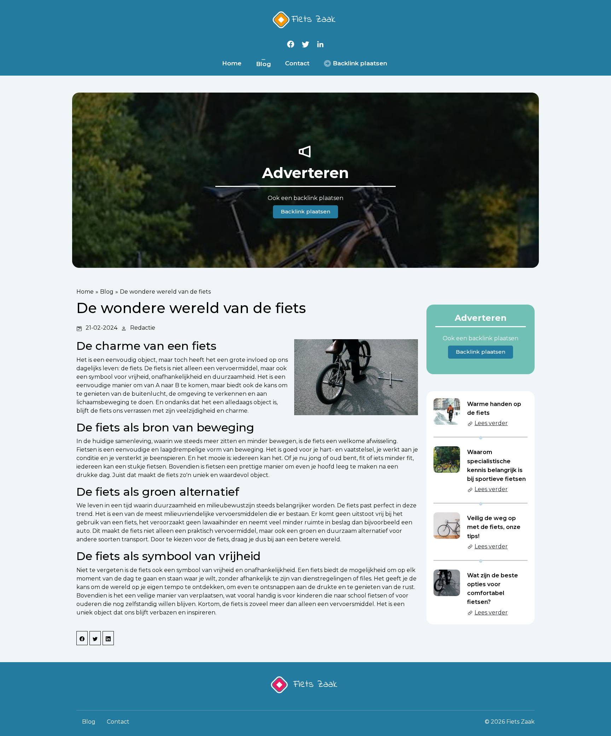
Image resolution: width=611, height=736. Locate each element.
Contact (297, 63)
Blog (263, 63)
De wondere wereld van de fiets (165, 291)
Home (232, 63)
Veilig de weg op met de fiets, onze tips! (493, 527)
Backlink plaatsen (305, 211)
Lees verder (491, 423)
